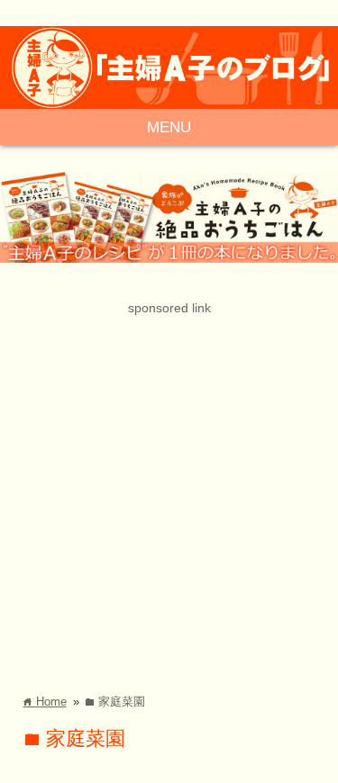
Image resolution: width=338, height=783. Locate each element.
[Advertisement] (169, 487)
